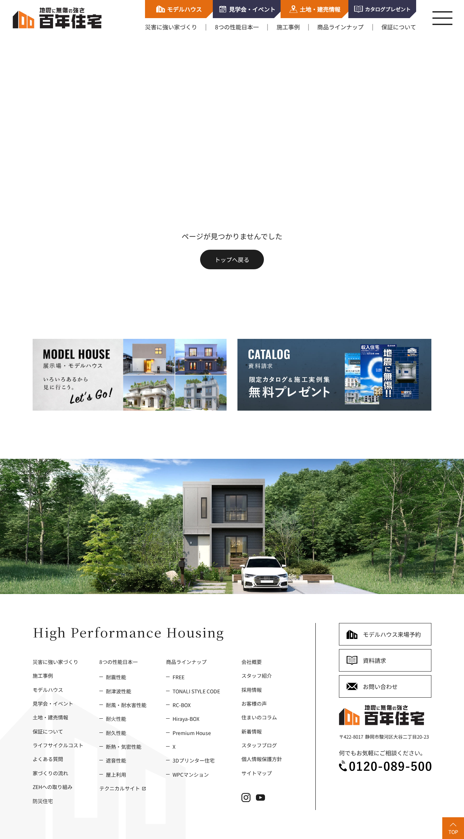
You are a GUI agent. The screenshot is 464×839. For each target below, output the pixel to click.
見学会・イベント (53, 703)
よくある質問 (48, 759)
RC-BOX (182, 705)
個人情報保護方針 (261, 759)
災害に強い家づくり (171, 26)
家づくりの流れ (50, 773)
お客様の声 (254, 703)
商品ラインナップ (340, 26)
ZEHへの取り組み (52, 786)
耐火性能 (116, 718)
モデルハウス (48, 689)
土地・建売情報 (50, 717)
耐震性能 (116, 677)
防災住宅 (43, 801)
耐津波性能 (118, 690)
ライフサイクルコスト (58, 745)
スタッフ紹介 (256, 675)
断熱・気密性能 (123, 746)
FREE (179, 677)
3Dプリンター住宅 (194, 760)
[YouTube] (263, 800)
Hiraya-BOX (186, 718)
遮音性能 (116, 760)
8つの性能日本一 (237, 26)
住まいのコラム (259, 717)
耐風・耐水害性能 (126, 705)
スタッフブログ (259, 745)
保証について (398, 26)
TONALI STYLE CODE (196, 690)
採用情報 (251, 689)
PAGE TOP (449, 826)
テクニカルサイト (120, 788)
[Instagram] (248, 800)
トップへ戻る (232, 259)
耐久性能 (116, 732)
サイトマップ (256, 773)
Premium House (192, 732)
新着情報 (251, 731)
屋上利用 (116, 774)
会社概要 (251, 661)
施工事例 (288, 26)
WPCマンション (191, 774)
